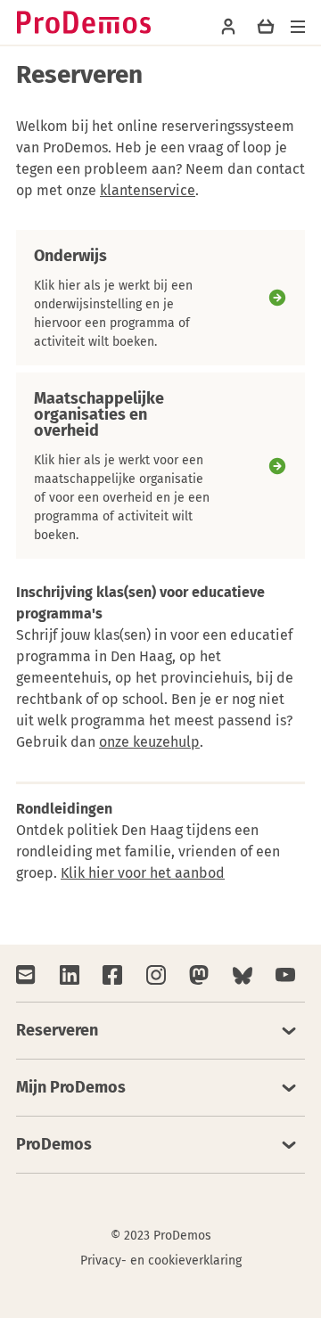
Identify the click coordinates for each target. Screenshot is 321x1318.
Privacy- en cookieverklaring (161, 1260)
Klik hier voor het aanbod (143, 872)
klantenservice (147, 190)
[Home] (84, 22)
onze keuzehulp (149, 741)
